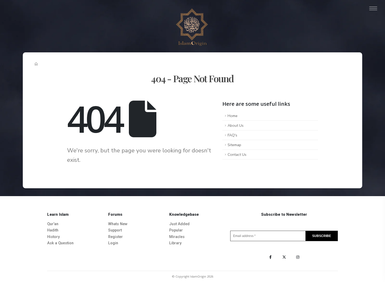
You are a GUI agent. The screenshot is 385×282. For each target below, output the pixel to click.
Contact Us (237, 154)
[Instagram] (297, 257)
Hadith (52, 230)
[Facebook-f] (270, 257)
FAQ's (232, 135)
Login (113, 243)
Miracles (177, 237)
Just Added (179, 224)
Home (233, 115)
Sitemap (234, 144)
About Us (236, 125)
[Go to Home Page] (36, 64)
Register (115, 237)
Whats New (118, 224)
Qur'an (52, 224)
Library (175, 243)
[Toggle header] (373, 8)
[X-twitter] (284, 257)
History (53, 237)
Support (115, 230)
